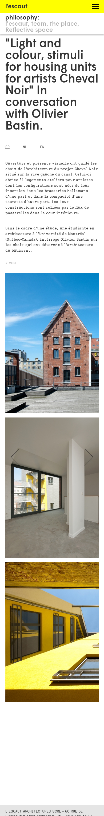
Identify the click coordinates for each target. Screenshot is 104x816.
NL (25, 147)
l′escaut (16, 7)
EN (42, 147)
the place (63, 24)
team (38, 24)
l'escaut (16, 24)
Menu (91, 6)
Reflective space (29, 30)
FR (7, 147)
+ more (11, 263)
